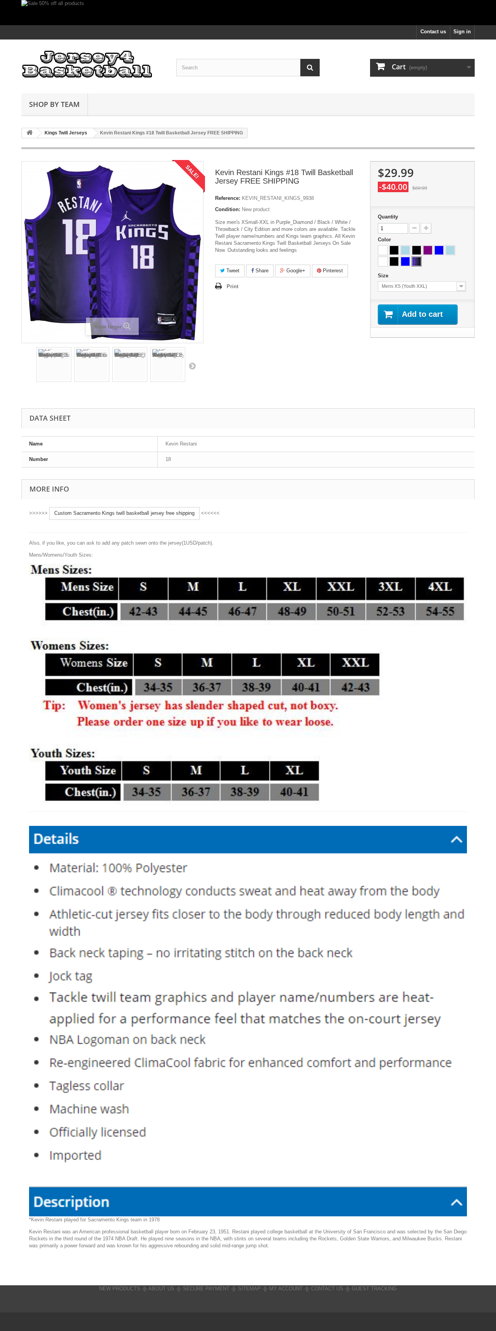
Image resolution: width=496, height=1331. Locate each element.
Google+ (295, 270)
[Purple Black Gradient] (416, 261)
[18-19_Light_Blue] (405, 250)
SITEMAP (249, 1288)
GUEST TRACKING (374, 1288)
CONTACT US (327, 1288)
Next (192, 366)
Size (384, 276)
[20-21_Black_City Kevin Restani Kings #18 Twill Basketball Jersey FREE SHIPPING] (168, 364)
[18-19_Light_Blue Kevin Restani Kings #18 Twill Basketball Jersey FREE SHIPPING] (92, 364)
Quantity (388, 217)
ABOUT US (161, 1288)
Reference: (227, 198)
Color (385, 239)
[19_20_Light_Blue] (450, 250)
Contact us (433, 31)
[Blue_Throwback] (439, 250)
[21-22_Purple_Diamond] (428, 250)
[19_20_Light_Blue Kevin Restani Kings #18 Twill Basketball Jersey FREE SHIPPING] (130, 364)
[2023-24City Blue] (405, 261)
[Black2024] (394, 261)
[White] (383, 250)
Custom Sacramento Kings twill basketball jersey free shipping (124, 513)
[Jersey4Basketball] (93, 64)
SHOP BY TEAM (54, 104)
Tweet (232, 270)
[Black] (394, 250)
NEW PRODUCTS (119, 1288)
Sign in (462, 31)
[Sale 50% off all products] (248, 12)
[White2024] (383, 261)
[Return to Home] (29, 133)
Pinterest (332, 270)
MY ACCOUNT (286, 1288)
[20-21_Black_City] (416, 250)
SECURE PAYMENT (206, 1288)
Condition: (227, 209)
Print (232, 286)
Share (261, 270)
